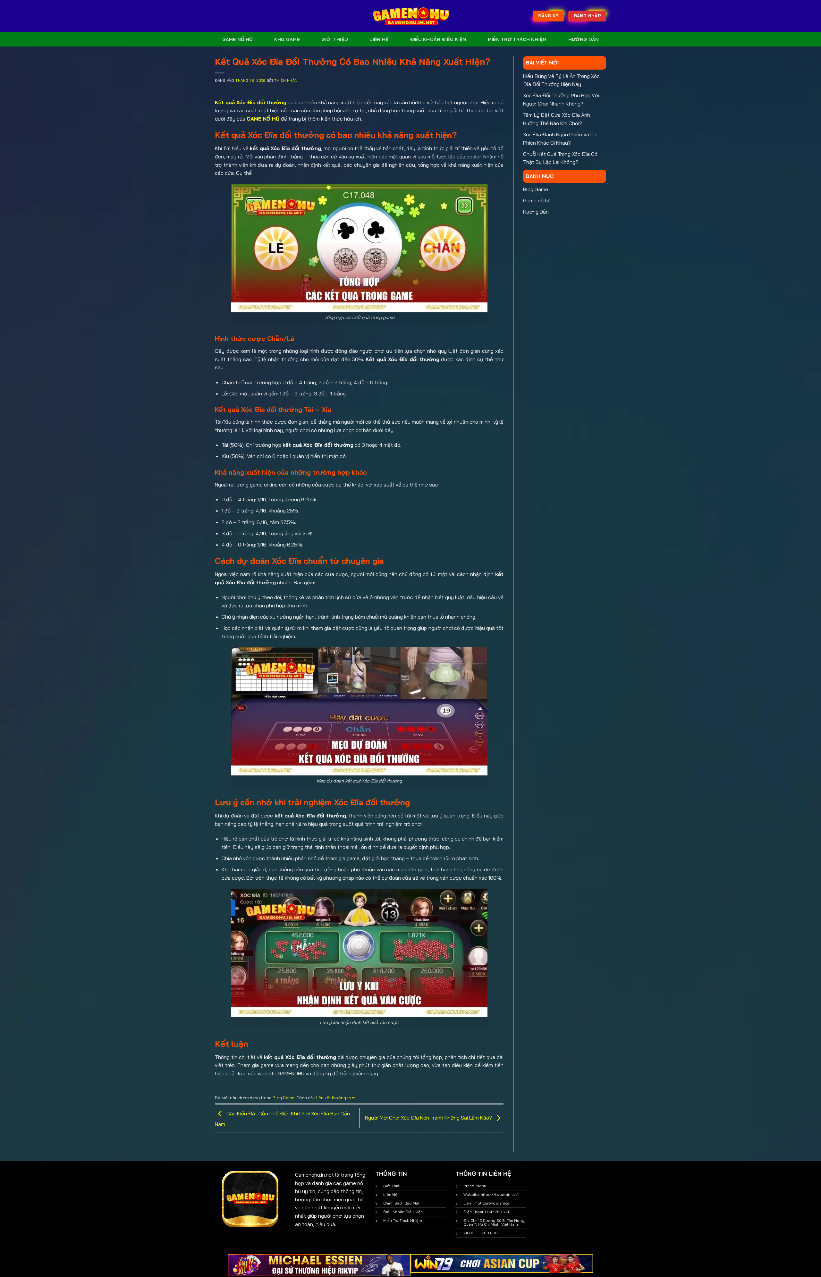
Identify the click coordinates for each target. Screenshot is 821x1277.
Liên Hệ (378, 39)
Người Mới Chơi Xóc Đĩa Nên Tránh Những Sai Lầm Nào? (429, 1117)
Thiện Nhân (286, 80)
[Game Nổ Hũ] (410, 16)
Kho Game (287, 39)
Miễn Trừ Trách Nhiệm (517, 39)
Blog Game (283, 1097)
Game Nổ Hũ (237, 39)
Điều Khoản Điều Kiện (438, 39)
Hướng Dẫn (583, 39)
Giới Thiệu (334, 39)
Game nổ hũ (537, 200)
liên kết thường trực (335, 1097)
